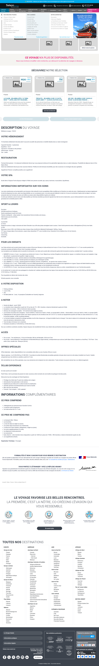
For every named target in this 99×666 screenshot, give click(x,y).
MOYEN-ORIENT (80, 599)
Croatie (8, 615)
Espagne (8, 554)
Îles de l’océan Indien (81, 587)
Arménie (56, 596)
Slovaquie (8, 577)
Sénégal (80, 585)
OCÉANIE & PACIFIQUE (58, 609)
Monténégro (9, 617)
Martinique (33, 588)
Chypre (8, 552)
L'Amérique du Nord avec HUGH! (59, 23)
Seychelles (80, 595)
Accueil (4, 482)
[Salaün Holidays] (12, 5)
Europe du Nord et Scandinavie (11, 30)
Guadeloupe (33, 581)
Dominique (33, 575)
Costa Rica (33, 572)
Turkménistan (57, 605)
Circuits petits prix (31, 23)
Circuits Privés (30, 17)
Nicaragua (33, 590)
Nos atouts (54, 17)
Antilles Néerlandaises (36, 566)
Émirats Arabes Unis (83, 603)
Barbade (32, 570)
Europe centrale (8, 566)
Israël (79, 605)
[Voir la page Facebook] (4, 657)
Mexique (32, 560)
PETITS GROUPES (12, 10)
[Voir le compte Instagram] (22, 657)
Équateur (32, 615)
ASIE (52, 547)
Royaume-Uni (9, 595)
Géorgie (56, 598)
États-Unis (32, 554)
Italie (7, 560)
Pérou (31, 617)
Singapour (56, 563)
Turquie (80, 612)
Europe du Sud (7, 28)
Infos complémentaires (73, 119)
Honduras (32, 585)
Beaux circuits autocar (33, 30)
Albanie (8, 610)
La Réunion (81, 591)
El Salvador (33, 577)
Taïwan (56, 591)
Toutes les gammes (41, 37)
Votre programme (26, 119)
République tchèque (11, 575)
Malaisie (56, 560)
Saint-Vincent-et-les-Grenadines (38, 599)
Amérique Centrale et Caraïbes (36, 562)
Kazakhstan (57, 599)
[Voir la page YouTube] (18, 657)
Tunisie (80, 556)
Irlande (8, 587)
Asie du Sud (55, 569)
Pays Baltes (7, 599)
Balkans (6, 607)
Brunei (55, 552)
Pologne (8, 573)
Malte (7, 561)
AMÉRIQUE (31, 547)
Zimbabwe (80, 568)
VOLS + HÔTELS (65, 10)
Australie (56, 612)
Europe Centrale (8, 24)
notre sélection (50, 70)
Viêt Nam (56, 567)
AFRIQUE (78, 547)
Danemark (9, 584)
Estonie (8, 601)
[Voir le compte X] (9, 657)
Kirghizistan (57, 601)
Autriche (8, 570)
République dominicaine (36, 594)
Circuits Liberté (31, 21)
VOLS (59, 10)
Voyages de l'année (32, 26)
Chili (31, 611)
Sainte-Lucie (33, 601)
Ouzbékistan (57, 603)
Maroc (79, 554)
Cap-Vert (80, 581)
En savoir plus (49, 528)
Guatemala (33, 583)
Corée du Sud (57, 585)
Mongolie (56, 589)
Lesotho (80, 564)
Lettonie (8, 603)
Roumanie (9, 619)
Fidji (55, 613)
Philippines (57, 561)
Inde (55, 573)
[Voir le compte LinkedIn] (27, 657)
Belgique (8, 582)
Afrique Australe (80, 558)
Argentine (32, 606)
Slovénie (8, 623)
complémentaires (28, 394)
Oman (79, 609)
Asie (5, 23)
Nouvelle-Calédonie (59, 617)
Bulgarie (8, 613)
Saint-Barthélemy (34, 596)
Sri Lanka (56, 579)
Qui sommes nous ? (65, 37)
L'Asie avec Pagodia (56, 19)
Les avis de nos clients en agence (59, 26)
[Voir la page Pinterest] (13, 657)
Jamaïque (32, 586)
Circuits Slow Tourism (32, 24)
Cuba (31, 573)
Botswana (80, 560)
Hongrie (8, 572)
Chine (55, 584)
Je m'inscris (38, 657)
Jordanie (80, 607)
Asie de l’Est (55, 581)
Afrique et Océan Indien (9, 17)
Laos (55, 558)
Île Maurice (81, 589)
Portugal (8, 563)
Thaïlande (56, 565)
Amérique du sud (32, 604)
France (12, 482)
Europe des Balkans (9, 26)
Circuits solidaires (31, 34)
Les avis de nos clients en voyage (59, 28)
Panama (32, 592)
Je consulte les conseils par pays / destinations (62, 459)
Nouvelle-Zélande (58, 619)
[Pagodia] (84, 26)
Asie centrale (55, 593)
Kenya (79, 573)
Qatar (79, 611)
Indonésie (56, 556)
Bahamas (32, 568)
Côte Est (33, 556)
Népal (55, 577)
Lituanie (8, 605)
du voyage (20, 128)
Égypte (79, 552)
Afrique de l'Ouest (80, 579)
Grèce (7, 558)
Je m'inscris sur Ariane (67, 470)
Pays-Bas (8, 593)
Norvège (8, 591)
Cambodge (57, 554)
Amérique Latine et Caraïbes (11, 21)
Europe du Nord (8, 579)
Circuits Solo (30, 19)
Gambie (80, 583)
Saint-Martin (33, 598)
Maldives (56, 575)
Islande (8, 589)
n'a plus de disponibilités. (49, 57)
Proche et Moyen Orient (9, 32)
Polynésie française (59, 621)
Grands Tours (30, 28)
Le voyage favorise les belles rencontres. (49, 502)
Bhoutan (56, 572)
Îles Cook (56, 615)
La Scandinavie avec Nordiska (58, 21)
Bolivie (32, 608)
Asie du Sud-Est (56, 550)
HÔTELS (73, 10)
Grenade (32, 579)
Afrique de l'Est (79, 570)
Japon (55, 587)
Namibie (80, 566)
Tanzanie (80, 576)
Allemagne (9, 568)
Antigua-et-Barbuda (35, 564)
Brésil (31, 610)
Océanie (6, 34)
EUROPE (6, 547)
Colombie (32, 613)
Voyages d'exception (32, 32)
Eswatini (80, 562)
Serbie (7, 621)
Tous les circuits (18, 37)
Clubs (8, 482)
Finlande (8, 585)
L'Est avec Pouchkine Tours (58, 24)
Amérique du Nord (8, 19)
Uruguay (32, 619)
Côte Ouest (34, 558)
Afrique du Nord (79, 550)
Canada (32, 552)
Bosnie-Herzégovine (11, 611)
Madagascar (81, 593)
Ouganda (80, 574)
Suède (7, 597)
